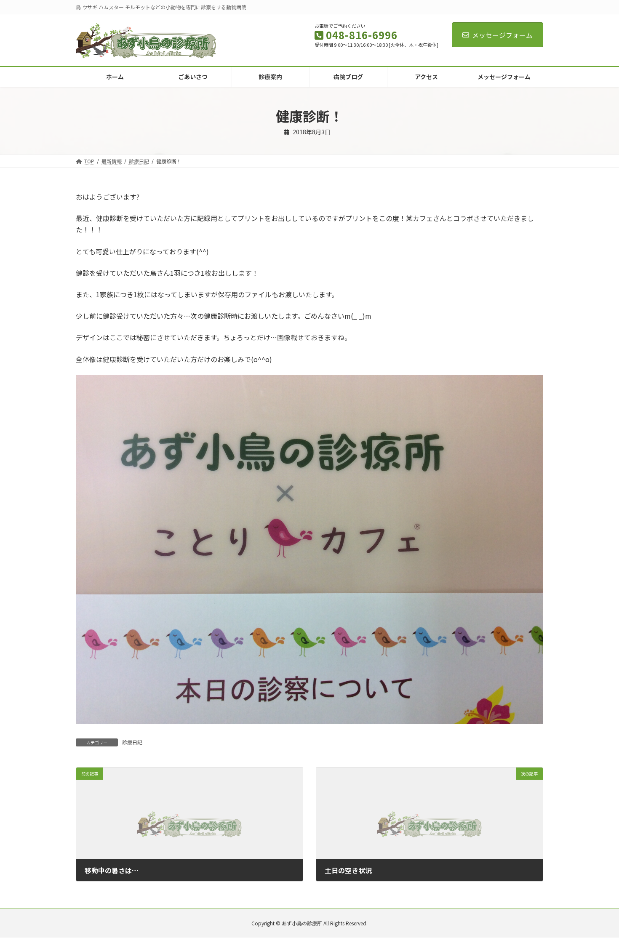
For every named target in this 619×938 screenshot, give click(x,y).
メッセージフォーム (502, 35)
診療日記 (132, 742)
